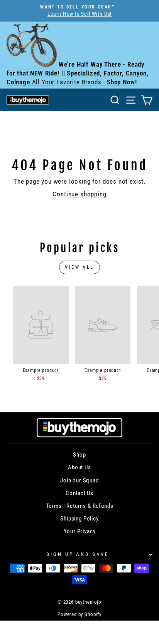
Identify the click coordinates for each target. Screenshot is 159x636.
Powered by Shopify (79, 614)
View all (79, 267)
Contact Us (79, 493)
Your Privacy (80, 531)
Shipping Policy (79, 518)
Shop (79, 454)
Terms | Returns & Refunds (79, 505)
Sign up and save (77, 554)
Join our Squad (79, 480)
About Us (79, 467)
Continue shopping (79, 194)
